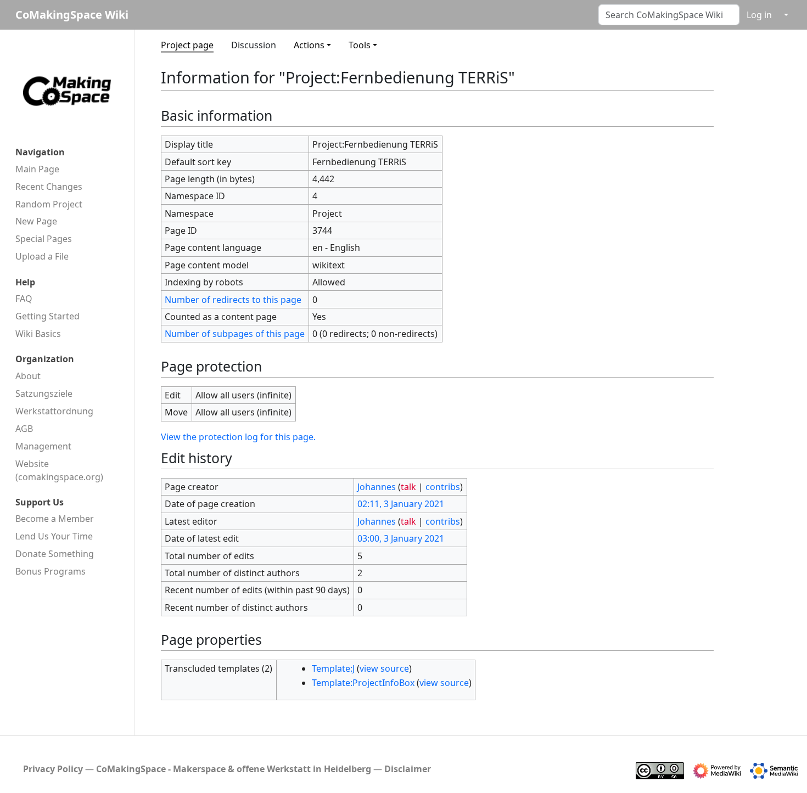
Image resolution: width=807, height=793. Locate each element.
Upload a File (42, 256)
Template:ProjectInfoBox (363, 683)
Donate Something (54, 554)
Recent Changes (48, 187)
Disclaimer (407, 769)
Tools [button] (360, 45)
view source (384, 668)
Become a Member (54, 519)
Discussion (253, 45)
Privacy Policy (53, 769)
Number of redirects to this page (233, 300)
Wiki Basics (38, 334)
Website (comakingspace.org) (59, 470)
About (28, 376)
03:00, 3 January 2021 (400, 538)
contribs (442, 487)
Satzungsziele (43, 393)
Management (43, 446)
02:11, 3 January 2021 (400, 504)
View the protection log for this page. (238, 437)
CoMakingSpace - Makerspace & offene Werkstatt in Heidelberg (233, 769)
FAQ (23, 299)
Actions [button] (309, 45)
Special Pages (43, 239)
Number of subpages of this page (235, 334)
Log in (759, 15)
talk (408, 487)
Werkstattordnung (54, 411)
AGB (24, 429)
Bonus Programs (50, 571)
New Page (36, 221)
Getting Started (47, 316)
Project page (187, 45)
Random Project (48, 204)
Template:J (333, 668)
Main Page (37, 169)
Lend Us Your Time (54, 536)
